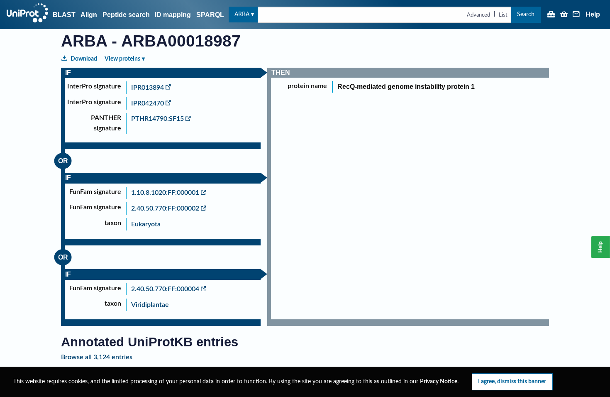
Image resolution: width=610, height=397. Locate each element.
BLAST (64, 14)
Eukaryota (146, 224)
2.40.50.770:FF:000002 (165, 208)
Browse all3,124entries (96, 357)
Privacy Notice (438, 382)
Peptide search (126, 14)
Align (89, 14)
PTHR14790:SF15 (157, 118)
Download (84, 59)
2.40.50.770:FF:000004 (165, 289)
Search (525, 14)
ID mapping (173, 14)
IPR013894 (147, 87)
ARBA (241, 14)
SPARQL (210, 14)
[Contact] (576, 15)
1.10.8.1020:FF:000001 (165, 192)
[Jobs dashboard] (551, 15)
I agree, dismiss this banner (512, 381)
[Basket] (564, 15)
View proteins (122, 59)
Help (593, 14)
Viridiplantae (150, 304)
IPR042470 (147, 103)
